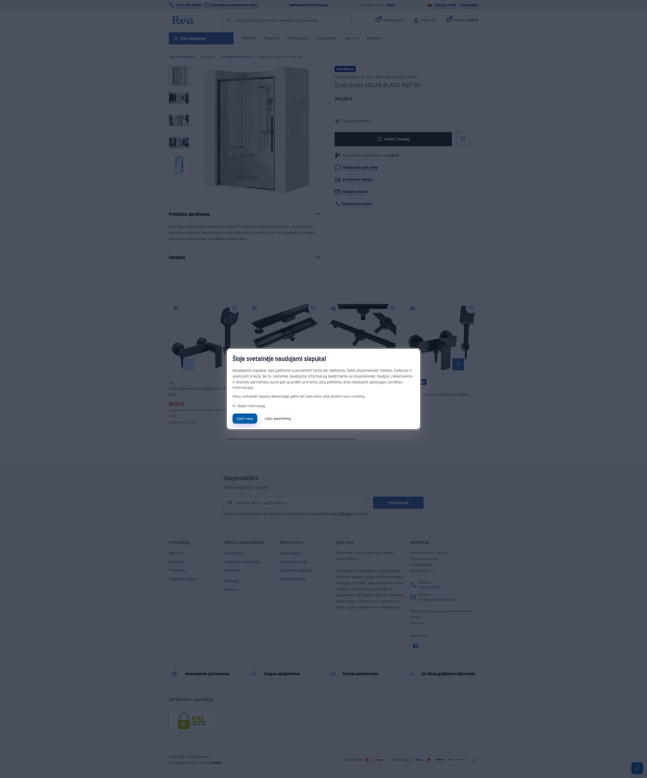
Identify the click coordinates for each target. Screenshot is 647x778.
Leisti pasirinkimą (278, 418)
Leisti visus (245, 418)
